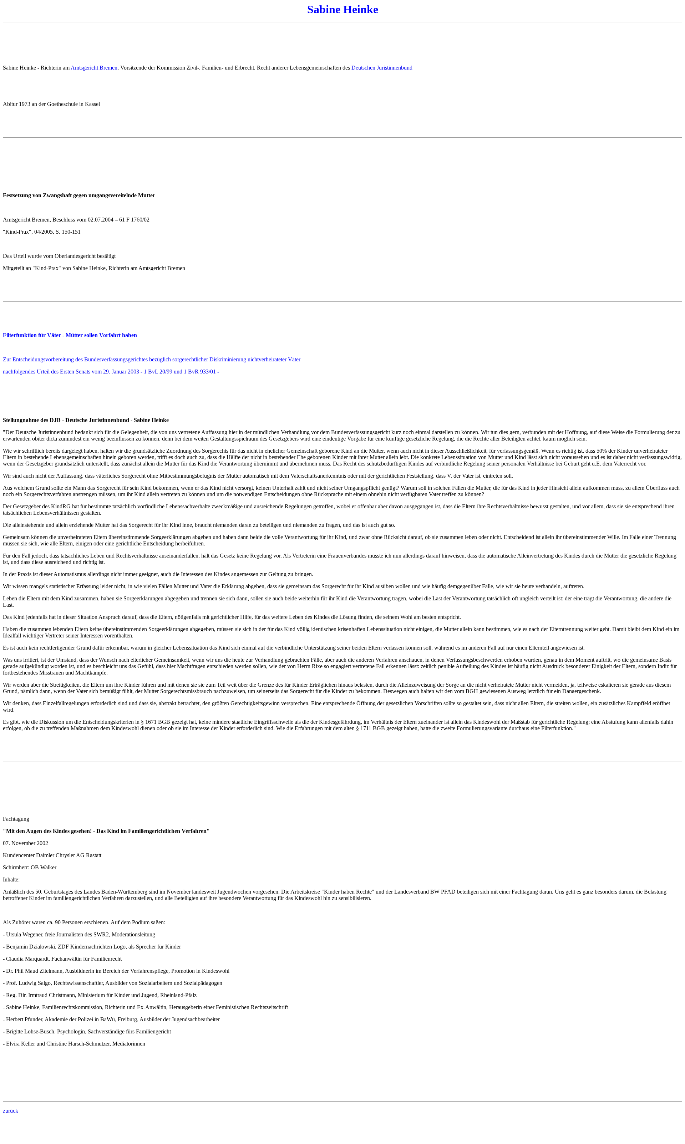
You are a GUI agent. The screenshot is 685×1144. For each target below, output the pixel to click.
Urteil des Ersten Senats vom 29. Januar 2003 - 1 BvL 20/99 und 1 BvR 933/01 (127, 371)
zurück (10, 1111)
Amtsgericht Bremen (94, 68)
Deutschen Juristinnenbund (381, 68)
